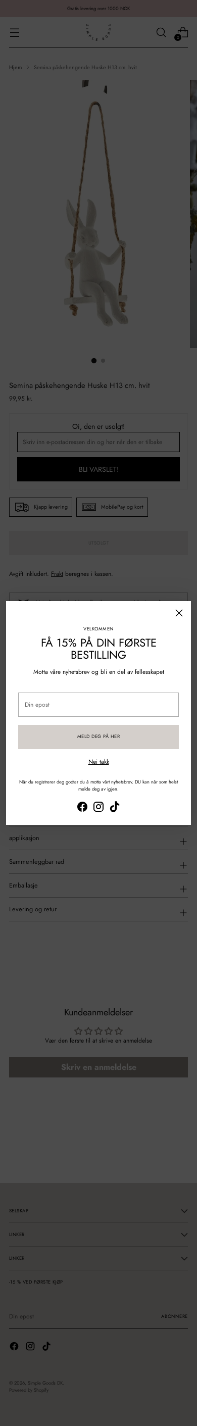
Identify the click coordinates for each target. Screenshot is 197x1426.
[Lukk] (179, 613)
